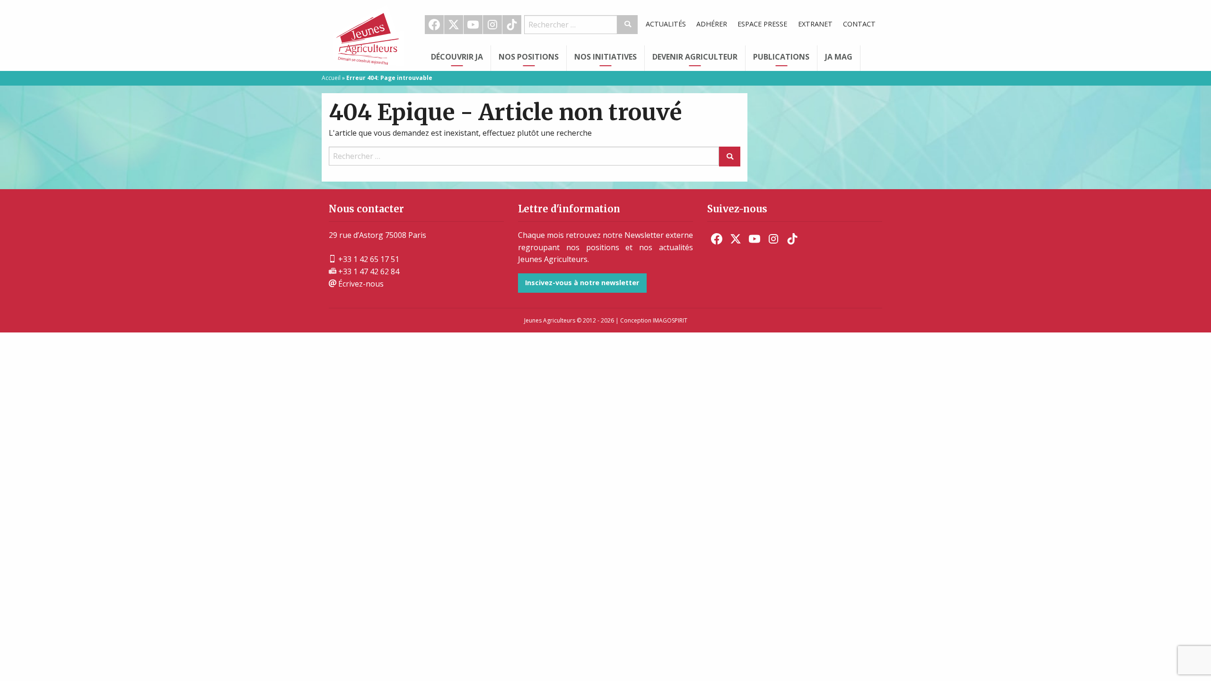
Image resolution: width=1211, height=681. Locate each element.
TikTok (511, 24)
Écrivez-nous (360, 284)
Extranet (815, 23)
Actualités (666, 23)
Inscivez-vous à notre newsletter (582, 282)
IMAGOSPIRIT (670, 320)
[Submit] (627, 24)
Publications (781, 57)
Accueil (331, 78)
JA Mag (838, 57)
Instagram (492, 24)
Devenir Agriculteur (694, 57)
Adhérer (711, 23)
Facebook (434, 24)
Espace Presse (762, 23)
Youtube (473, 24)
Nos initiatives (605, 57)
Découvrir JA (457, 57)
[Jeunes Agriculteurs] (368, 34)
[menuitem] (434, 24)
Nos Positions (529, 57)
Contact (859, 23)
